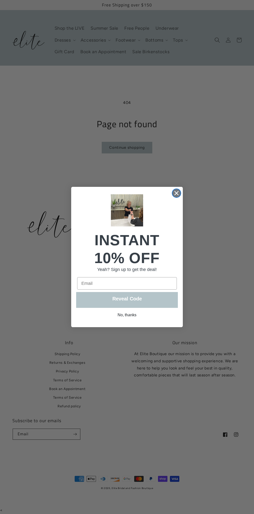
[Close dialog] (176, 193)
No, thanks (127, 315)
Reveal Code (127, 298)
